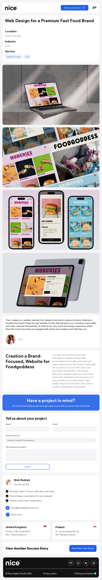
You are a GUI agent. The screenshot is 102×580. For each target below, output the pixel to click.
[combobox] (51, 440)
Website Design (13, 57)
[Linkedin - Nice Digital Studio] (86, 563)
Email (55, 424)
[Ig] (71, 563)
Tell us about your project (16, 447)
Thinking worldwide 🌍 (85, 573)
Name (9, 424)
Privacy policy (50, 573)
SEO (27, 57)
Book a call (16, 514)
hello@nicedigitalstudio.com (25, 508)
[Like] (8, 508)
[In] (93, 563)
